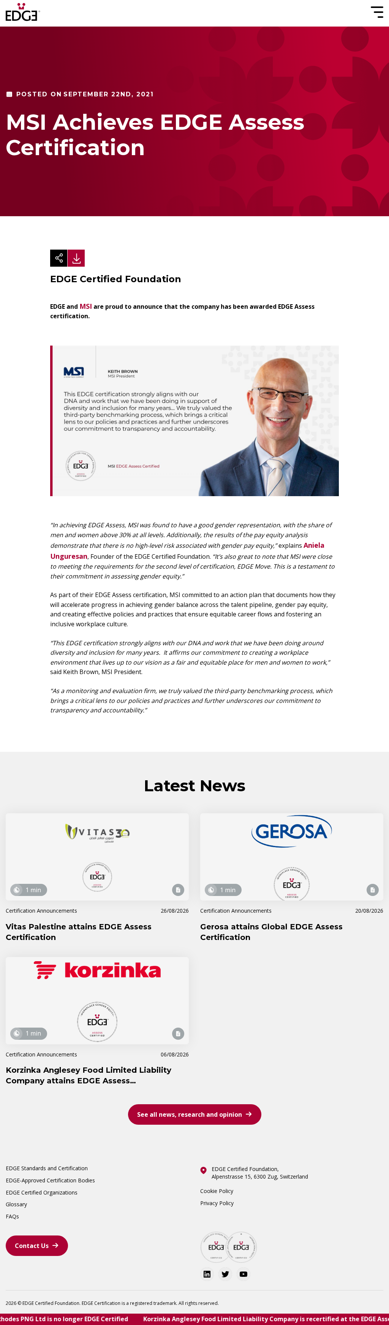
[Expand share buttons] (58, 258)
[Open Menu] (376, 12)
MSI (85, 306)
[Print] (76, 258)
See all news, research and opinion (189, 1114)
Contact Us (32, 1246)
